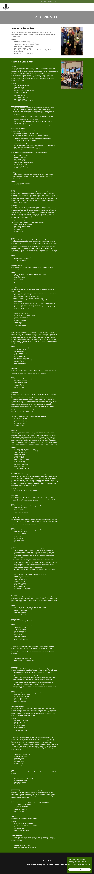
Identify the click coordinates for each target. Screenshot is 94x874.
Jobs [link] (47, 856)
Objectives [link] (37, 6)
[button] (45, 7)
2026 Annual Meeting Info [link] (39, 856)
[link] (6, 6)
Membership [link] (81, 6)
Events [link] (73, 6)
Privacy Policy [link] (57, 856)
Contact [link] (89, 6)
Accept (79, 869)
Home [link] (30, 6)
